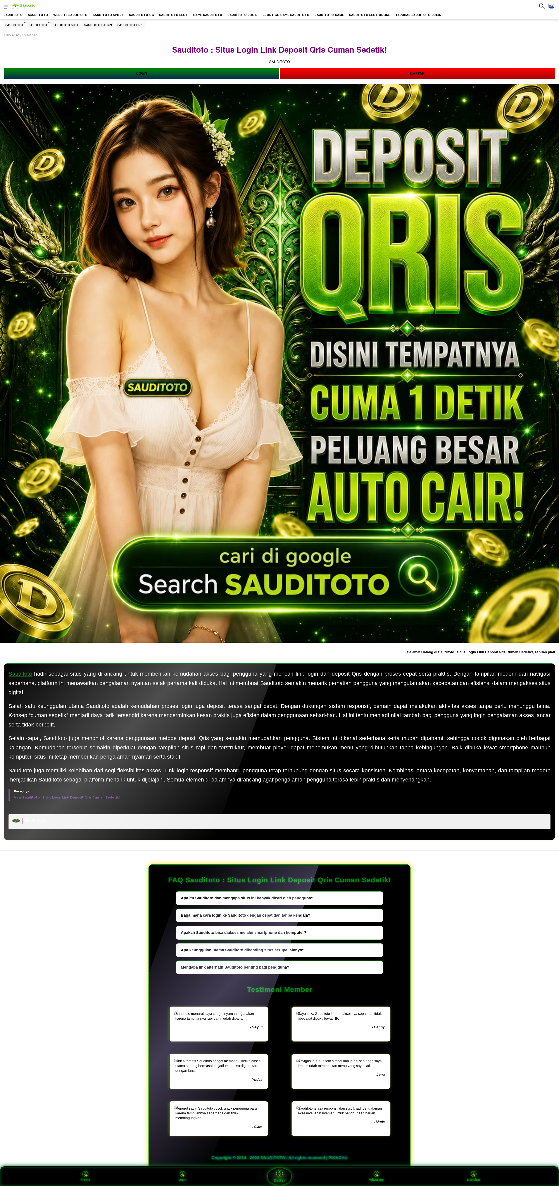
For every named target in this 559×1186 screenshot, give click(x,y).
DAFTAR (417, 73)
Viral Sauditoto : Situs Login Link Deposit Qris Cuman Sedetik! (67, 797)
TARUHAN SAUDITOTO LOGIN (418, 15)
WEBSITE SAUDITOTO (70, 15)
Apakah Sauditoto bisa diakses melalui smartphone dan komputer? (243, 932)
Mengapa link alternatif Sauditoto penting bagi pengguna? (235, 967)
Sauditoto (20, 674)
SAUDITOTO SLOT (173, 15)
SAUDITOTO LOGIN (242, 15)
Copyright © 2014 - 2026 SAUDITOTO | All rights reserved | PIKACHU (280, 1157)
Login (182, 1180)
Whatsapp (376, 1180)
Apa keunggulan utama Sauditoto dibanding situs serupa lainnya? (242, 950)
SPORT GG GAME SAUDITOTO (286, 15)
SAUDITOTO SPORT (108, 15)
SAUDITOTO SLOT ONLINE (369, 15)
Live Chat (473, 1180)
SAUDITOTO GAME (329, 15)
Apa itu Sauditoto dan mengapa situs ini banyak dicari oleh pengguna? (247, 898)
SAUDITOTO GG (141, 15)
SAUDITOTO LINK (130, 25)
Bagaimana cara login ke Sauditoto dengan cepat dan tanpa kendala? (245, 915)
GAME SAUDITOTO (207, 15)
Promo (85, 1180)
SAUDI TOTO (38, 15)
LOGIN (141, 73)
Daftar (279, 1180)
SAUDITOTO (13, 15)
